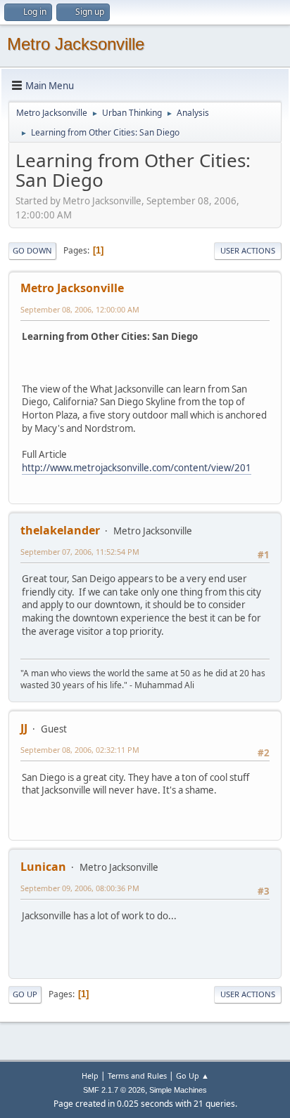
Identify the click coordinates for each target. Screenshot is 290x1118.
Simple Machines (178, 1090)
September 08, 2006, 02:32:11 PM (79, 749)
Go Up (25, 994)
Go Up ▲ (192, 1075)
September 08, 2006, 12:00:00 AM (79, 309)
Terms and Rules (137, 1075)
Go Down (32, 250)
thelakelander (60, 530)
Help (90, 1075)
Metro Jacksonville (75, 43)
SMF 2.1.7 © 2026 (114, 1090)
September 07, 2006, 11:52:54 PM (79, 551)
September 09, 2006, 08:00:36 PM (79, 888)
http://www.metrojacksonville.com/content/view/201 (136, 467)
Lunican (43, 866)
